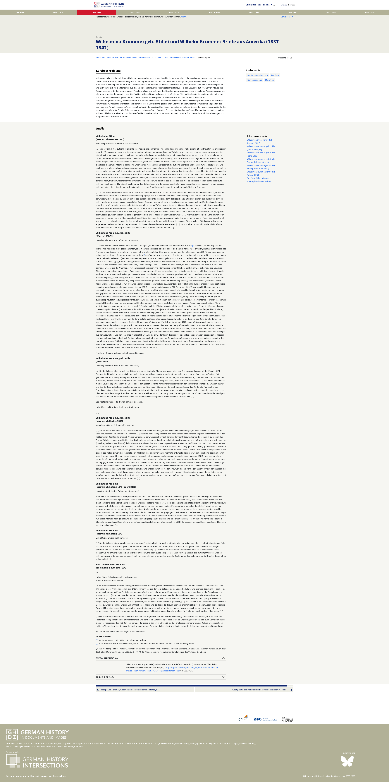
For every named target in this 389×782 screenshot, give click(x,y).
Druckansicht (283, 57)
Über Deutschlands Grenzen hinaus (180, 57)
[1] (193, 245)
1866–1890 (135, 12)
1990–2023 (370, 12)
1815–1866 (96, 12)
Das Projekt (264, 4)
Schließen (287, 16)
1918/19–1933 (214, 12)
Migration (269, 80)
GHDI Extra (251, 4)
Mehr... (184, 16)
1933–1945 (254, 12)
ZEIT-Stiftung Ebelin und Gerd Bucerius (27, 746)
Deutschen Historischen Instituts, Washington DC (50, 743)
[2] (144, 255)
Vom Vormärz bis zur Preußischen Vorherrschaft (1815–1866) (134, 57)
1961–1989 (331, 12)
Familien (275, 75)
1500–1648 (19, 12)
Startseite (100, 57)
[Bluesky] (347, 761)
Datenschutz (59, 776)
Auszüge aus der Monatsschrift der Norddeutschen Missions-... (260, 689)
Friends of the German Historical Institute (133, 743)
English (284, 5)
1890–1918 (174, 12)
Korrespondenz (255, 80)
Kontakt (34, 776)
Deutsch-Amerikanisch (258, 75)
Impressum (46, 776)
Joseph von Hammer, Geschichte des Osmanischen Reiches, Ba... (130, 689)
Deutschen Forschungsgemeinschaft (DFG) (236, 743)
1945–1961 (292, 12)
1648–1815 (58, 12)
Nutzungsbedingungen (17, 776)
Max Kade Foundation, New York (68, 746)
